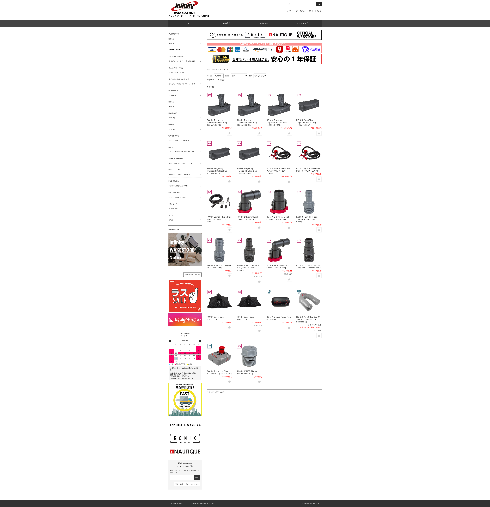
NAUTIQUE (173, 118)
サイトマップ (302, 23)
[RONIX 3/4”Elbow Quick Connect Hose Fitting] (279, 250)
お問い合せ (264, 23)
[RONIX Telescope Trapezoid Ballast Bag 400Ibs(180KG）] (219, 105)
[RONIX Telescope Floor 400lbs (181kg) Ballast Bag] (219, 356)
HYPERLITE (173, 95)
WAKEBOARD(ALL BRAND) (179, 140)
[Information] (185, 266)
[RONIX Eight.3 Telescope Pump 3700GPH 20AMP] (309, 153)
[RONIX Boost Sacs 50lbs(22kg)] (249, 301)
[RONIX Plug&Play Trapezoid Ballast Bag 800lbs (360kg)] (219, 153)
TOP (187, 23)
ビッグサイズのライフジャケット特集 (182, 84)
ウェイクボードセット (176, 72)
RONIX (214, 69)
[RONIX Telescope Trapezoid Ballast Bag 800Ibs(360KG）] (249, 105)
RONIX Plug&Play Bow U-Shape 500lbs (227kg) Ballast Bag (308, 319)
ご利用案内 (225, 23)
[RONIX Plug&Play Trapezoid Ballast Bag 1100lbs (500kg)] (249, 153)
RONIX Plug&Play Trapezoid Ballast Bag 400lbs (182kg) (306, 122)
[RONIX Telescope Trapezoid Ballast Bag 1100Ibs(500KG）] (279, 105)
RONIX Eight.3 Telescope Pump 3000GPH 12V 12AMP (278, 170)
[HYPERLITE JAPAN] (185, 429)
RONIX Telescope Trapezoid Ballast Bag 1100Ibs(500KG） (277, 122)
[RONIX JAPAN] (185, 442)
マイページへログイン (297, 11)
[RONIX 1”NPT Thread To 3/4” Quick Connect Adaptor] (249, 250)
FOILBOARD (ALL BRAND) (178, 186)
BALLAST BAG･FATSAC (177, 197)
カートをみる (317, 11)
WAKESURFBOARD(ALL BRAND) (181, 163)
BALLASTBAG (174, 49)
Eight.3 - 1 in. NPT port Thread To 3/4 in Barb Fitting (306, 219)
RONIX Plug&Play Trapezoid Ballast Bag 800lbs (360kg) (217, 170)
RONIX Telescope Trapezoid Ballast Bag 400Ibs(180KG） (218, 122)
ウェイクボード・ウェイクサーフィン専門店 (188, 16)
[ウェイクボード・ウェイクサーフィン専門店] (184, 14)
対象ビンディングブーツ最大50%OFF (182, 61)
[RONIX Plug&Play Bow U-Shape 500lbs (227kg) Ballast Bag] (309, 301)
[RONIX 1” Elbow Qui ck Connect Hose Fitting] (249, 201)
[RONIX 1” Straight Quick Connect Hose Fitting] (279, 201)
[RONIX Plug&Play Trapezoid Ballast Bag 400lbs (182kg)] (309, 105)
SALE (171, 220)
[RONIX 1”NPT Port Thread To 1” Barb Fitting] (219, 250)
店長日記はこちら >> (192, 274)
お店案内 (211, 503)
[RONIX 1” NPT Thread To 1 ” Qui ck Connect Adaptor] (309, 250)
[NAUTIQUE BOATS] (185, 456)
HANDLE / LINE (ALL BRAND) (179, 175)
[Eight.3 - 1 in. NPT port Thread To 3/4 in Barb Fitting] (309, 201)
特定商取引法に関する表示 (198, 503)
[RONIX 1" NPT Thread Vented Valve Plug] (249, 356)
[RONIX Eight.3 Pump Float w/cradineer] (279, 301)
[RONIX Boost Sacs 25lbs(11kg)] (219, 301)
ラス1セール (173, 209)
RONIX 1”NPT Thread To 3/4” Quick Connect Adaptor (248, 267)
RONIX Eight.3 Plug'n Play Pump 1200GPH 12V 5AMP (219, 219)
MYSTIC (172, 129)
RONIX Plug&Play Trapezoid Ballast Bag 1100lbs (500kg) (247, 170)
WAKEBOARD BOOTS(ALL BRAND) (181, 152)
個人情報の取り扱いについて (179, 503)
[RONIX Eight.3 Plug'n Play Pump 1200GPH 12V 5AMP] (219, 201)
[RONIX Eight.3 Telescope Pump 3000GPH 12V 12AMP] (279, 153)
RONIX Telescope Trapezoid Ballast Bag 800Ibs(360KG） (248, 122)
